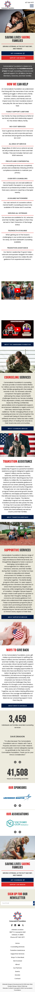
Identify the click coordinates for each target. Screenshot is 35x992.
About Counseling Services (17, 428)
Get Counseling (16, 53)
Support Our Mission (17, 58)
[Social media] (12, 925)
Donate (17, 975)
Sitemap (24, 986)
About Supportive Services (17, 617)
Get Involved (17, 961)
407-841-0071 (29, 2)
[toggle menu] (32, 6)
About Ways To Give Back (17, 706)
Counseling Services (17, 947)
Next (20, 762)
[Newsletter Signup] (34, 903)
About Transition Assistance (17, 517)
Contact (18, 978)
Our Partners (17, 968)
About (17, 964)
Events (17, 971)
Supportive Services (17, 954)
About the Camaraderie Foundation (17, 344)
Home (17, 943)
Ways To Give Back (17, 957)
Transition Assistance (17, 950)
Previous (15, 762)
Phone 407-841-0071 (17, 937)
